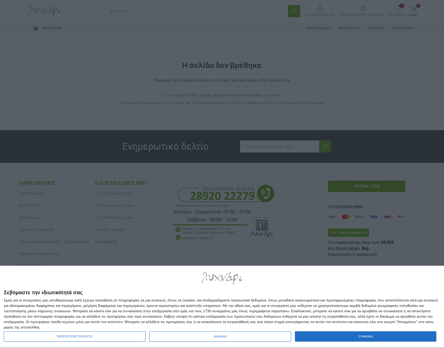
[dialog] (222, 307)
